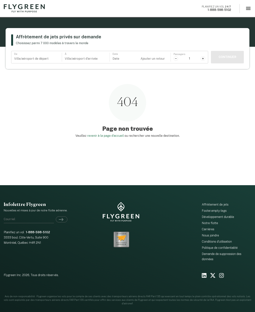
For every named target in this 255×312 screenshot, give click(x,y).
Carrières (208, 229)
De (15, 54)
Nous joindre (210, 235)
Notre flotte (210, 223)
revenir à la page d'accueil (105, 135)
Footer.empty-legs (214, 210)
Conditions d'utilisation (217, 241)
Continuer (227, 57)
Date (115, 54)
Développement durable (218, 217)
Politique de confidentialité (220, 248)
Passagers (179, 54)
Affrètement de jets (215, 204)
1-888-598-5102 (216, 8)
